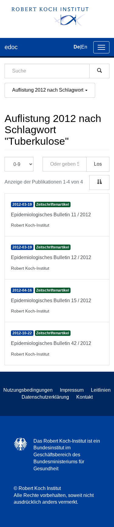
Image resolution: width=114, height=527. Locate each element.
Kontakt (84, 397)
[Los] (99, 71)
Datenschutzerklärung (45, 397)
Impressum (72, 390)
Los (98, 164)
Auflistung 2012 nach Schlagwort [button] (48, 90)
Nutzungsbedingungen (28, 390)
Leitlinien (101, 390)
